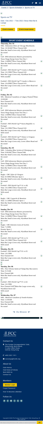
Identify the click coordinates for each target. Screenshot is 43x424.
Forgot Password (9, 388)
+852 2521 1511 (10, 355)
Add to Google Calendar (27, 29)
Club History (7, 367)
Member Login (10, 385)
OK (39, 422)
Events (4, 8)
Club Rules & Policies (10, 370)
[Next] (38, 318)
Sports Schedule (16, 8)
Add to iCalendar (8, 29)
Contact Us (7, 374)
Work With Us (7, 372)
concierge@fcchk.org (12, 359)
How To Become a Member (12, 392)
